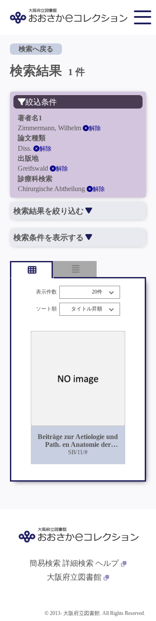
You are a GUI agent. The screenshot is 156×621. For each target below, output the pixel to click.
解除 (95, 128)
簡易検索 (45, 563)
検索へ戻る (36, 49)
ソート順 (46, 309)
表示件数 (46, 292)
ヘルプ (107, 563)
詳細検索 (78, 563)
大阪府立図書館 (74, 577)
